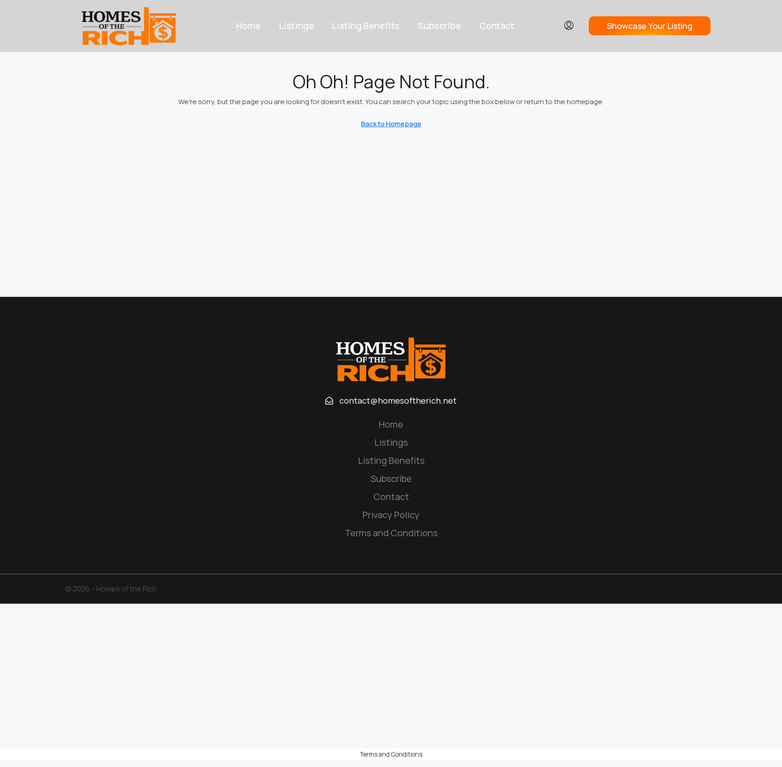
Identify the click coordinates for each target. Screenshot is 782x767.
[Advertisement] (391, 676)
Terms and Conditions (391, 533)
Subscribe (439, 25)
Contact (496, 25)
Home (248, 25)
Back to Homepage (391, 124)
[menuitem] (568, 25)
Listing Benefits (366, 25)
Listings (296, 25)
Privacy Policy (391, 515)
